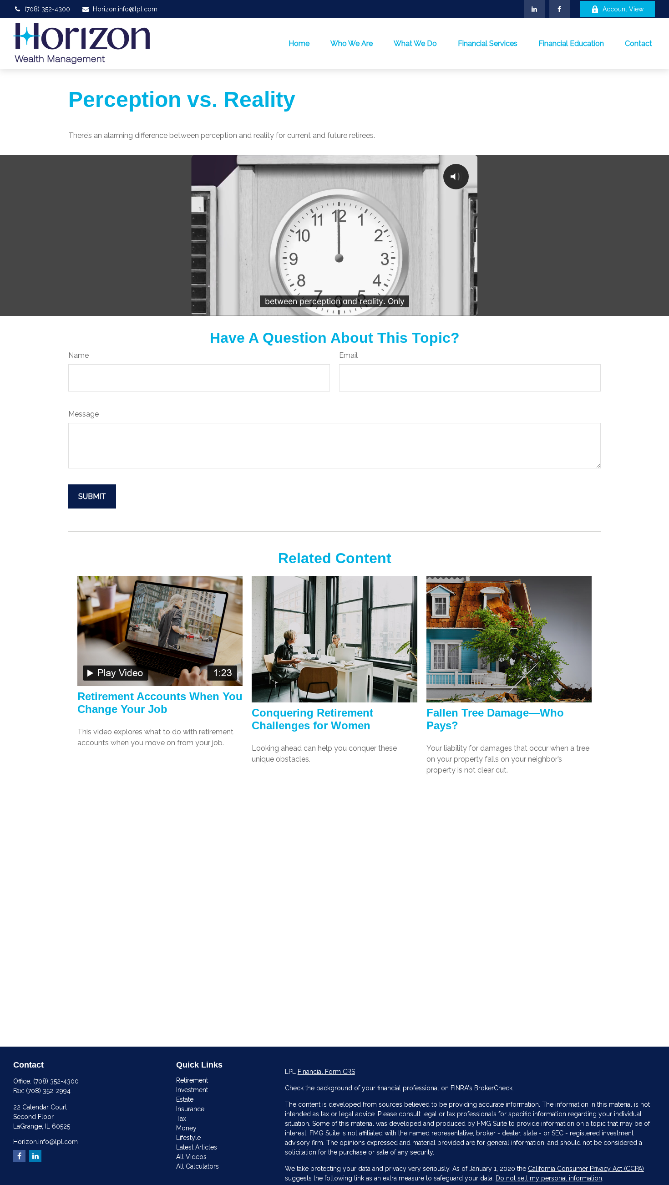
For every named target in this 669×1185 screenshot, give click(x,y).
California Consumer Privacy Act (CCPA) (586, 1168)
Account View (623, 9)
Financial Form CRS (326, 1071)
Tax (181, 1118)
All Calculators (197, 1166)
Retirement (192, 1080)
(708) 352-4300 (47, 9)
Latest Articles (196, 1147)
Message (83, 414)
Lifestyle (188, 1137)
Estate (184, 1099)
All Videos (191, 1156)
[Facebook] (559, 9)
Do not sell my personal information (549, 1178)
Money (186, 1128)
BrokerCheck (493, 1088)
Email (348, 355)
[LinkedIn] (534, 9)
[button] (299, 43)
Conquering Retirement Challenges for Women (312, 719)
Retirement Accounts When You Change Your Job (160, 702)
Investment (192, 1089)
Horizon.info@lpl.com (125, 9)
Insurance (190, 1109)
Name (78, 355)
